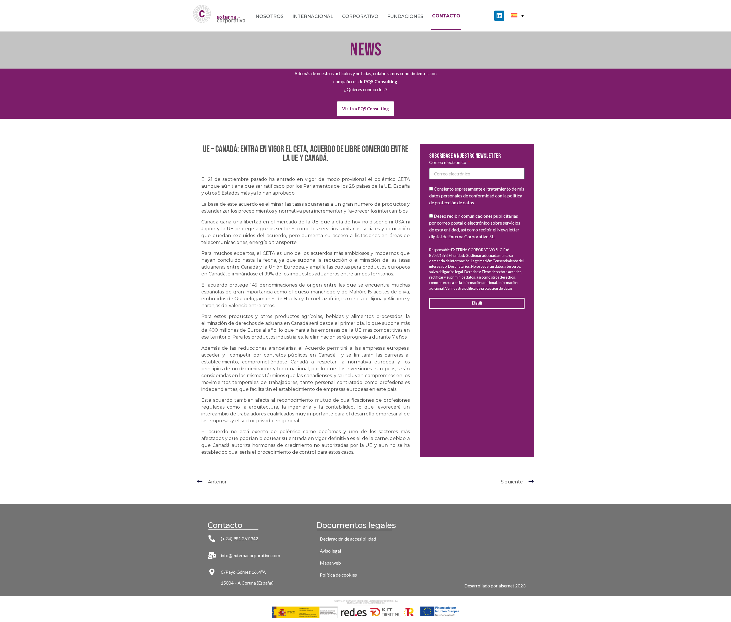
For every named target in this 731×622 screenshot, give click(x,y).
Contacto (446, 16)
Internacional (312, 16)
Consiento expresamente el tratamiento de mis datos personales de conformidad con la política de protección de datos (476, 195)
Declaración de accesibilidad (348, 538)
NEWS (365, 50)
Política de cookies (338, 574)
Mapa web (330, 562)
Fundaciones (405, 16)
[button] (365, 108)
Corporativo (360, 16)
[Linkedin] (499, 16)
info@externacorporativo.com (250, 555)
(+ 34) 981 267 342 (239, 538)
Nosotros (270, 16)
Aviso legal (330, 550)
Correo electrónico (448, 162)
